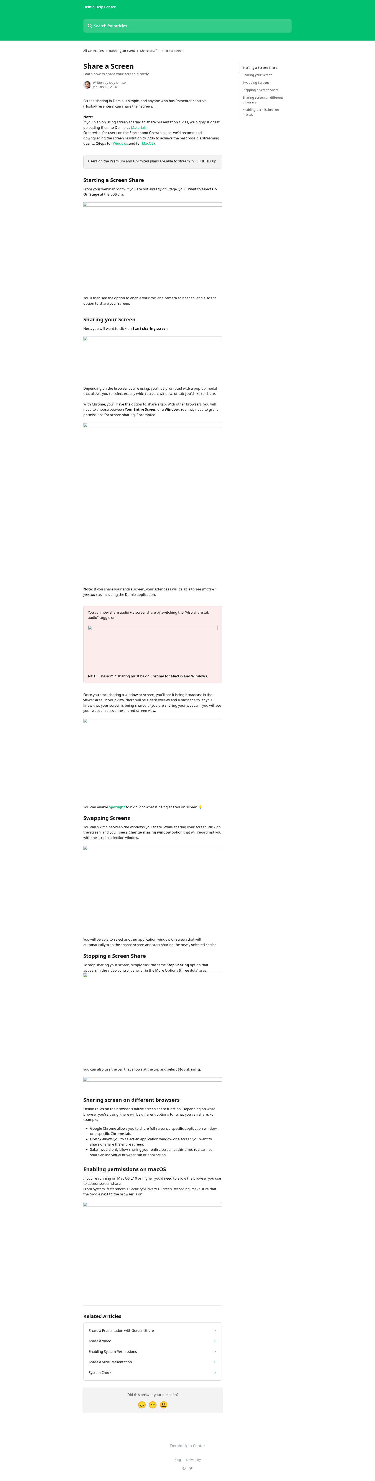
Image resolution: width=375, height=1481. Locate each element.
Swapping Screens (256, 82)
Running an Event (122, 51)
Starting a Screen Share (260, 67)
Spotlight (117, 807)
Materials (138, 127)
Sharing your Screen (257, 75)
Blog (177, 1460)
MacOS (148, 143)
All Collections (93, 51)
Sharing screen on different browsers (263, 99)
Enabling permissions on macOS (261, 112)
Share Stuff (148, 51)
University (193, 1460)
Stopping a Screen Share (261, 90)
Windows (120, 143)
